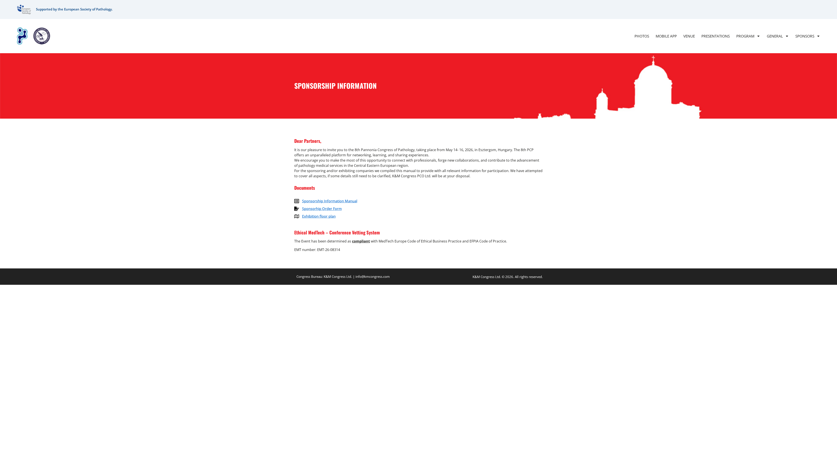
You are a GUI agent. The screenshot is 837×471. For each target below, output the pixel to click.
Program (745, 36)
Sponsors (804, 36)
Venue (689, 36)
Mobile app (666, 36)
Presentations (715, 36)
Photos (642, 36)
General (775, 36)
